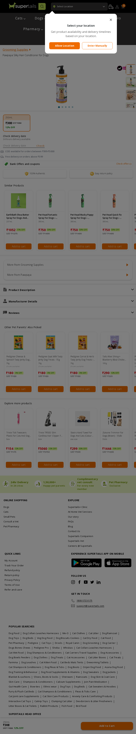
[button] (81, 20)
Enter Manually (97, 45)
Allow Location (64, 45)
